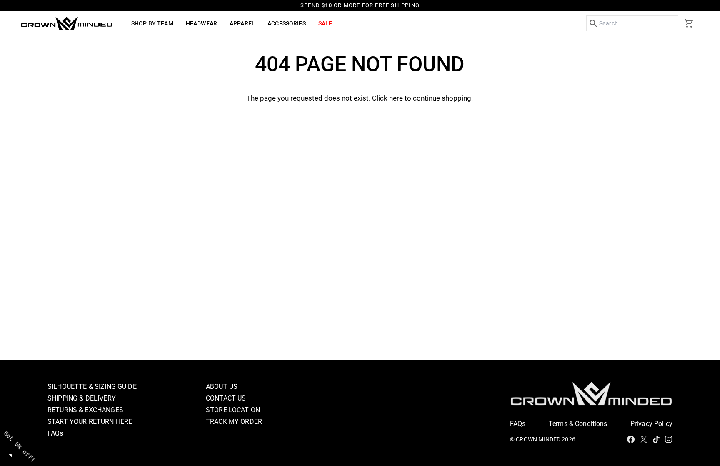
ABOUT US (222, 386)
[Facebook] (631, 439)
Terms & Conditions (578, 424)
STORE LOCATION (233, 410)
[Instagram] (668, 439)
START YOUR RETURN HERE (90, 422)
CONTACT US (226, 398)
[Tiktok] (656, 439)
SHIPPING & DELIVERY (82, 398)
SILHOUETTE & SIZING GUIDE (92, 386)
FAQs (55, 433)
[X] (644, 439)
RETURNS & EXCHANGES (85, 410)
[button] (152, 23)
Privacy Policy (651, 424)
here (396, 98)
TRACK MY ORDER (234, 422)
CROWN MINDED (538, 439)
